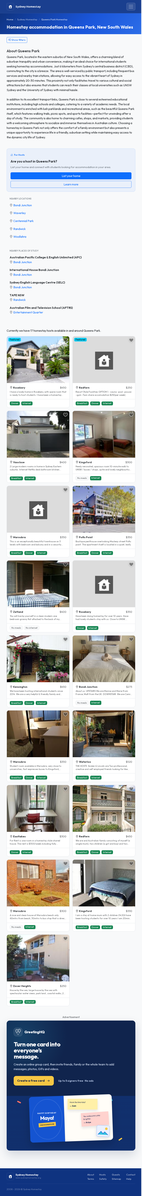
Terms (90, 1178)
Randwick (19, 229)
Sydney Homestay (27, 19)
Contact (130, 1174)
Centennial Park (23, 221)
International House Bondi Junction (34, 270)
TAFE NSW (17, 295)
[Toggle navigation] (130, 7)
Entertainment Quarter (28, 312)
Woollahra (19, 236)
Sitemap (116, 1178)
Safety (103, 1178)
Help (128, 1178)
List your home (71, 176)
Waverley (19, 213)
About (90, 1174)
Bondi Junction (22, 205)
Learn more (71, 184)
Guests (116, 1174)
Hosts (102, 1174)
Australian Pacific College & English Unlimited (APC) (46, 257)
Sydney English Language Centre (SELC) (37, 282)
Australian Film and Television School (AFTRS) (41, 308)
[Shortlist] (65, 340)
